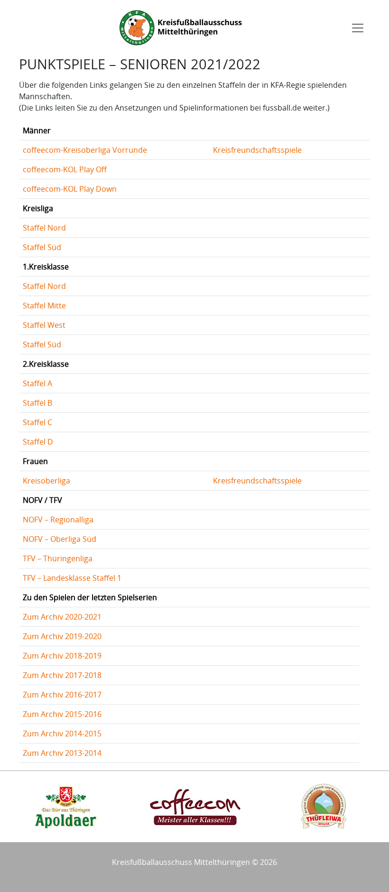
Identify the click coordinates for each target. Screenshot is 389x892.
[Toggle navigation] (357, 28)
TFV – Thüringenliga (58, 558)
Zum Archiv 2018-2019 (62, 655)
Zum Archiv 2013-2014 (62, 753)
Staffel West (44, 325)
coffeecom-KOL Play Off (65, 169)
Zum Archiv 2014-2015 (62, 733)
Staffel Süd (42, 247)
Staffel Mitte (44, 305)
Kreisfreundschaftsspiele (257, 150)
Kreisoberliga (46, 480)
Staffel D (38, 442)
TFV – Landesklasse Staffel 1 (72, 578)
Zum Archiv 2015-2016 (62, 714)
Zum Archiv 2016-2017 (62, 694)
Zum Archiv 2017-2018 (62, 675)
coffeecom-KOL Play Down (70, 189)
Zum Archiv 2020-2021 (62, 617)
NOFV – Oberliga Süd (59, 539)
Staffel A (37, 383)
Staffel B (37, 403)
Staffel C (37, 422)
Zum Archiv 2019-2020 (62, 636)
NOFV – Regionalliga (58, 519)
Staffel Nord (44, 228)
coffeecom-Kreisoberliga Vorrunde (85, 150)
